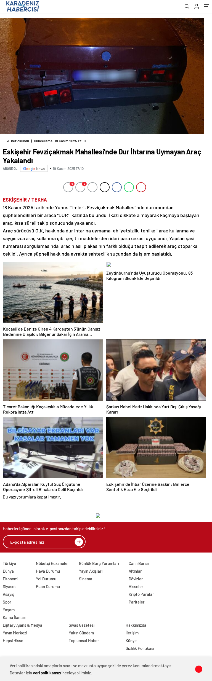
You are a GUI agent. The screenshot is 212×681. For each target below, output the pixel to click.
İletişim (132, 632)
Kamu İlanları (14, 617)
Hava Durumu (48, 571)
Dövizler (136, 578)
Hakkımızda (136, 625)
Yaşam (9, 609)
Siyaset (9, 586)
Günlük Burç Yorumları (99, 563)
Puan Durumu (48, 586)
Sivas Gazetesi (81, 625)
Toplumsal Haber (84, 640)
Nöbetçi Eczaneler (52, 563)
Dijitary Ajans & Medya (22, 625)
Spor (7, 601)
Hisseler (136, 586)
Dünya (8, 571)
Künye (131, 640)
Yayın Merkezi (15, 632)
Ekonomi (10, 578)
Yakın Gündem (81, 632)
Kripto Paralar (141, 594)
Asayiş (8, 594)
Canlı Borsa (139, 563)
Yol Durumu (46, 578)
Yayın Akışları (90, 571)
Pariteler (137, 601)
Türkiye (9, 563)
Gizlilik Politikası (140, 648)
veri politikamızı (47, 672)
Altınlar (135, 571)
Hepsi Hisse (13, 640)
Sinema (85, 578)
